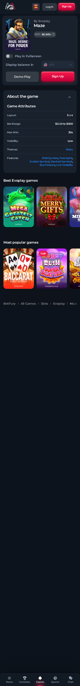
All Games (28, 304)
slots (44, 304)
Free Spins (66, 158)
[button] (18, 207)
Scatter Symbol (39, 161)
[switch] (40, 56)
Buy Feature (47, 164)
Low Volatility (64, 164)
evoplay (59, 304)
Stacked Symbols (61, 161)
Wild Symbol (50, 158)
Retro (69, 149)
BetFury (9, 304)
